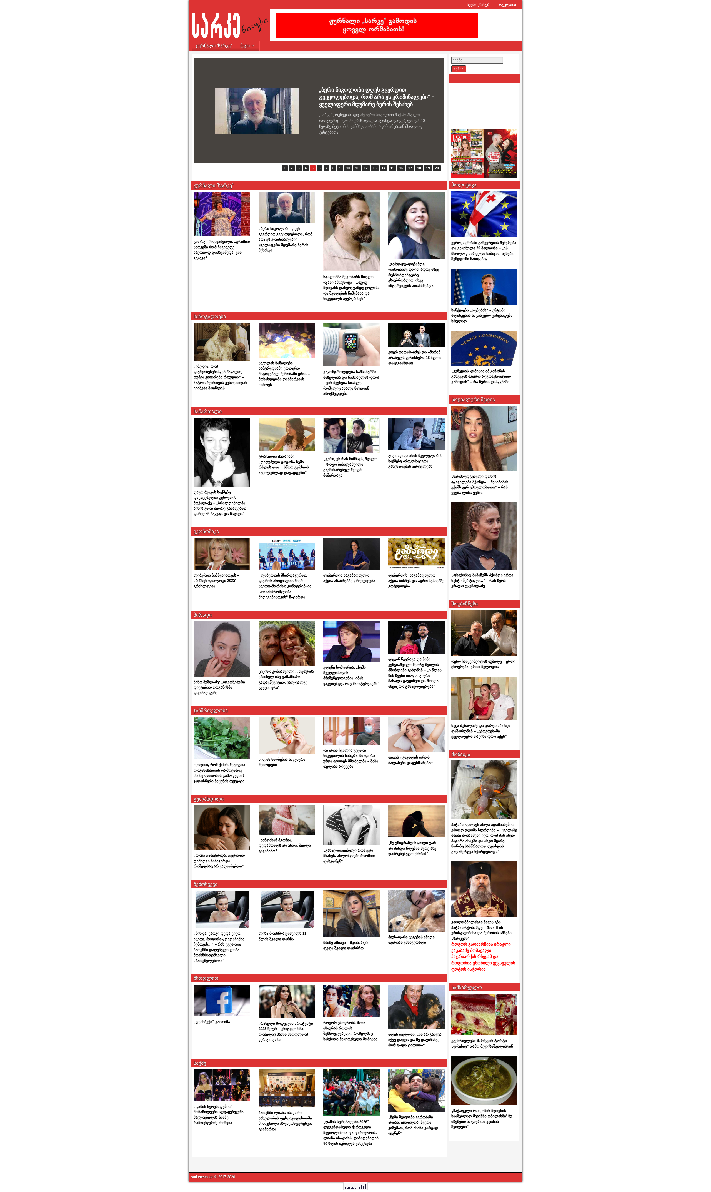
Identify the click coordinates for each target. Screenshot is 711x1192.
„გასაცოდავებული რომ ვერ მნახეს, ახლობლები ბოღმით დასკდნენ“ (349, 855)
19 (428, 168)
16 (401, 168)
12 (366, 168)
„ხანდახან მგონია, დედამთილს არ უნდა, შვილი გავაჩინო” (285, 845)
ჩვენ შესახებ (478, 4)
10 (348, 168)
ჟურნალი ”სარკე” (214, 45)
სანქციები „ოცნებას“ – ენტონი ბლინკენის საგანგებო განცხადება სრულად (482, 315)
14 (383, 168)
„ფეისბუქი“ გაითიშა (212, 1022)
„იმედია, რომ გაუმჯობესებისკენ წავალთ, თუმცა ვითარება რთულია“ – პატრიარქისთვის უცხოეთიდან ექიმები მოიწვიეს (220, 377)
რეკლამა (507, 4)
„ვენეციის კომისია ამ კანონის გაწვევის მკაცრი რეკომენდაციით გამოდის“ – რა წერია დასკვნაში (481, 376)
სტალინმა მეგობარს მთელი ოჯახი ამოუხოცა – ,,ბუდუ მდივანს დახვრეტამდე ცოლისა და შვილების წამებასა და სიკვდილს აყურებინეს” (351, 288)
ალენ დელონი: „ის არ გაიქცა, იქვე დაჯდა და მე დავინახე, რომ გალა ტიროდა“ (415, 1039)
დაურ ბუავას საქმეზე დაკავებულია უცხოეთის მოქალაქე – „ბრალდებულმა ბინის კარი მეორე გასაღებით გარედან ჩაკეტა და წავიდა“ (220, 503)
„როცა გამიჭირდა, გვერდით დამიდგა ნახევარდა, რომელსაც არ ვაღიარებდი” (219, 860)
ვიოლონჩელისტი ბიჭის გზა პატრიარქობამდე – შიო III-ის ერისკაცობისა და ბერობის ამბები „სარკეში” (483, 945)
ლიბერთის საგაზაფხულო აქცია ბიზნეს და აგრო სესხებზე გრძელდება (416, 580)
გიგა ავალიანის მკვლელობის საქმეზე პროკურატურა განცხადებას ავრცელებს (415, 460)
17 (410, 168)
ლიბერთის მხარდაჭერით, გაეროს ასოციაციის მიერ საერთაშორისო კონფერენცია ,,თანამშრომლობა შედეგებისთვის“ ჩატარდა (285, 586)
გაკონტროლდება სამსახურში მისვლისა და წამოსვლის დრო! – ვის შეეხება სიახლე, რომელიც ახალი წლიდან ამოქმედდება (351, 383)
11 (357, 168)
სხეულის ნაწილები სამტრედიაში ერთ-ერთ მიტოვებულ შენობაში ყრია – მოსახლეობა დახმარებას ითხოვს (284, 374)
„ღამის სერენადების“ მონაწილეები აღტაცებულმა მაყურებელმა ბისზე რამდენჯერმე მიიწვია (365, 97)
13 (375, 168)
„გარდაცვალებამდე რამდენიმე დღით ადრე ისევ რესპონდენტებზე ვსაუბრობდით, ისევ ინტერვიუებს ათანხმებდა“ (413, 275)
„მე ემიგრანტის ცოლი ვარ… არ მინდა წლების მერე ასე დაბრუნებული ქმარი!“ (413, 848)
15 (392, 168)
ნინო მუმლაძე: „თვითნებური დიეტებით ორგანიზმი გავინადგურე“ (219, 687)
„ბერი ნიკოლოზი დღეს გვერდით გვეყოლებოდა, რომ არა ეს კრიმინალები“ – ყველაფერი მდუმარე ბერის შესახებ (285, 239)
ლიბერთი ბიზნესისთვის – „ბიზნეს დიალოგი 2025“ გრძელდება (216, 580)
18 (419, 168)
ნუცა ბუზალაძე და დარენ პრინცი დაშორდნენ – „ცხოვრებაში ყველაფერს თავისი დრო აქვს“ (480, 731)
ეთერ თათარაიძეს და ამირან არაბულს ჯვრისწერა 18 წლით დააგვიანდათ (414, 357)
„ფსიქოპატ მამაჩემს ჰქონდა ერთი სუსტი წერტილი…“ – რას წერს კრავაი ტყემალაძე (482, 580)
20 (437, 168)
